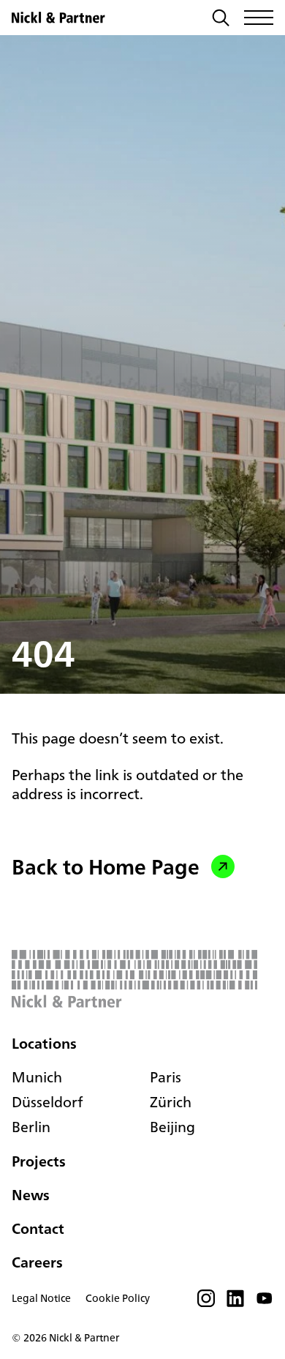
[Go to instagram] (206, 1302)
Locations (44, 1043)
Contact (38, 1228)
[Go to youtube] (264, 1302)
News (31, 1195)
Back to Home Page (106, 866)
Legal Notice (41, 1298)
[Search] (220, 19)
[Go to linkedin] (235, 1302)
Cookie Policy (118, 1298)
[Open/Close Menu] (258, 17)
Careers (37, 1262)
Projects (39, 1161)
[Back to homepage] (58, 17)
